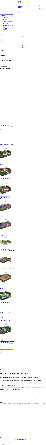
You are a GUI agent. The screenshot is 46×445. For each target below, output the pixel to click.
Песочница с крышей (7, 93)
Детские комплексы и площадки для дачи (7, 96)
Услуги (2, 408)
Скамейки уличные (5, 81)
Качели (4, 85)
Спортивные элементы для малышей (7, 94)
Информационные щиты (6, 101)
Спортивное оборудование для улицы (6, 431)
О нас (2, 412)
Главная (1, 66)
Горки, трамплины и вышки (6, 98)
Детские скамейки (5, 80)
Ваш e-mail (16, 438)
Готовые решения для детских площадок (7, 74)
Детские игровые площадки (6, 77)
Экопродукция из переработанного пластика (7, 109)
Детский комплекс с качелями (8, 86)
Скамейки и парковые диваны (7, 102)
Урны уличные (5, 103)
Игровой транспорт (5, 84)
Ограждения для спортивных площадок (8, 107)
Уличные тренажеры (5, 108)
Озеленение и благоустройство (5, 415)
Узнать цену (1, 146)
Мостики (4, 91)
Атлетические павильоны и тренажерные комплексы (9, 104)
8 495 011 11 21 (19, 3)
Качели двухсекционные (9, 88)
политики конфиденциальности (22, 439)
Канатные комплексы (4, 95)
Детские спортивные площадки (7, 76)
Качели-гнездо (8, 89)
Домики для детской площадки (7, 83)
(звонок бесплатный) (4, 14)
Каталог (3, 407)
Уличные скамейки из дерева (6, 82)
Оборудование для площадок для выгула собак (7, 97)
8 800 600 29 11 (19, 1)
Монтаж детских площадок (5, 416)
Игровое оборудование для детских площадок (7, 75)
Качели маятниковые (7, 87)
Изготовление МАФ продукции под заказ (7, 110)
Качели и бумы (5, 99)
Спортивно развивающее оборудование (8, 106)
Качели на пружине (7, 90)
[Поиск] (39, 6)
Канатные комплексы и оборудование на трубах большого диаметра (10, 425)
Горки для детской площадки (6, 78)
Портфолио (3, 409)
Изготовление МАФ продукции (6, 433)
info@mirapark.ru (20, 6)
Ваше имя (1, 438)
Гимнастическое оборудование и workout (8, 105)
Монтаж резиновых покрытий (5, 417)
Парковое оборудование (5, 100)
